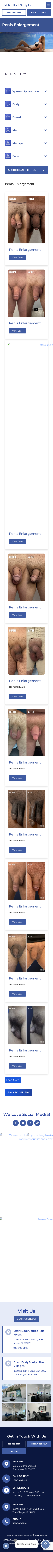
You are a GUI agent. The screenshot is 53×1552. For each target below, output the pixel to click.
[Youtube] (23, 1123)
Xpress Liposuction (25, 91)
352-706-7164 (20, 1523)
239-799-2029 (20, 1348)
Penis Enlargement (25, 250)
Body (16, 104)
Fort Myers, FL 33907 (24, 1469)
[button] (30, 91)
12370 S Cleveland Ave (24, 1466)
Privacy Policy (34, 1540)
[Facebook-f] (16, 1123)
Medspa (17, 143)
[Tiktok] (37, 1123)
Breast (16, 117)
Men (15, 130)
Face (15, 156)
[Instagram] (30, 1123)
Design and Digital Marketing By (19, 1535)
